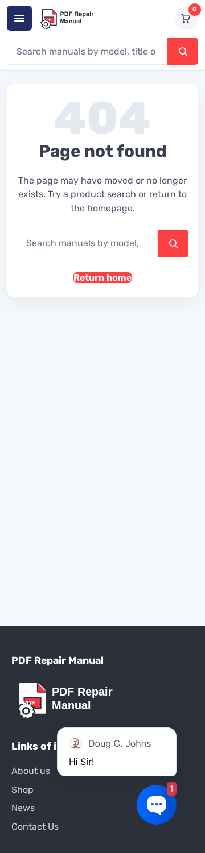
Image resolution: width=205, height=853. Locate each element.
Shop (22, 789)
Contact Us (35, 826)
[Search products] (182, 51)
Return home (102, 277)
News (23, 807)
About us (30, 770)
